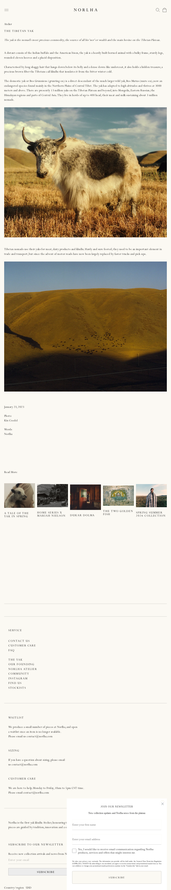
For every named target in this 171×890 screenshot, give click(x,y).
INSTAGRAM (18, 678)
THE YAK (15, 660)
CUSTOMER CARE (22, 645)
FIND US (15, 683)
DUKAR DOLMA (82, 515)
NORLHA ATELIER (22, 669)
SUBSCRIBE (46, 872)
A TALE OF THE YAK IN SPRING (16, 515)
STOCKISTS (17, 688)
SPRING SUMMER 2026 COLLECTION (151, 514)
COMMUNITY (18, 674)
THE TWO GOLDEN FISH (118, 513)
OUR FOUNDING (21, 664)
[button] (158, 10)
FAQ (11, 650)
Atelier (8, 24)
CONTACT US (19, 641)
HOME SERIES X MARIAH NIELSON (51, 514)
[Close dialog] (162, 803)
